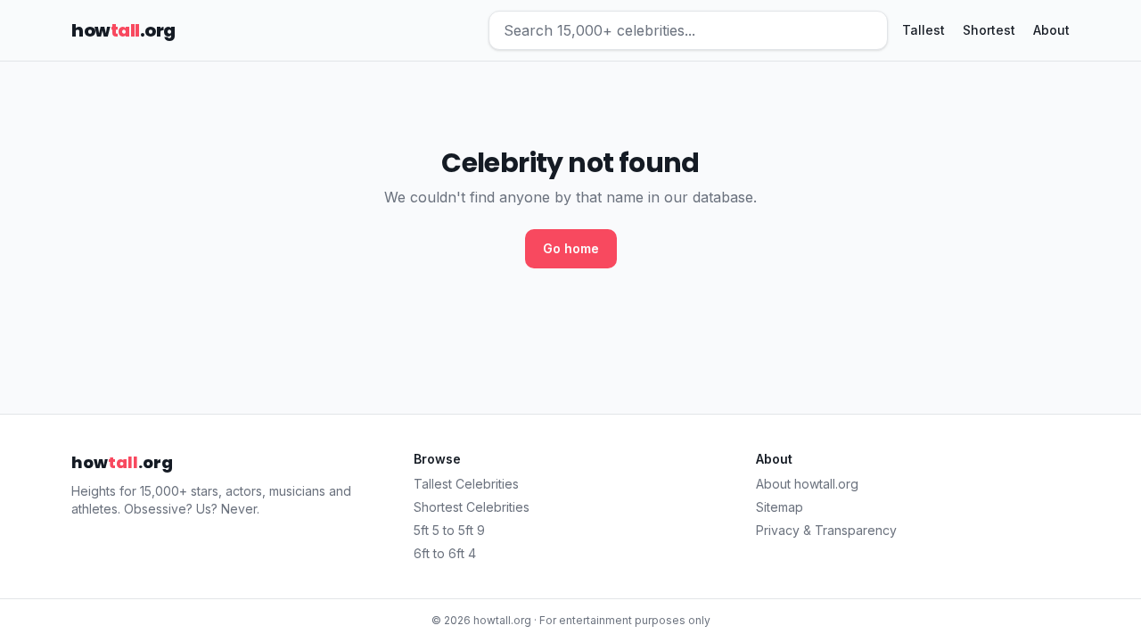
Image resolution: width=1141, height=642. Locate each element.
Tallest (923, 29)
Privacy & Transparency (826, 530)
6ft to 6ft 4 (445, 553)
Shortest (989, 29)
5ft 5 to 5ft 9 (449, 530)
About (1051, 29)
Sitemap (779, 506)
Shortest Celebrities (471, 506)
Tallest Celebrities (466, 483)
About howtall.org (807, 483)
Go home (571, 248)
